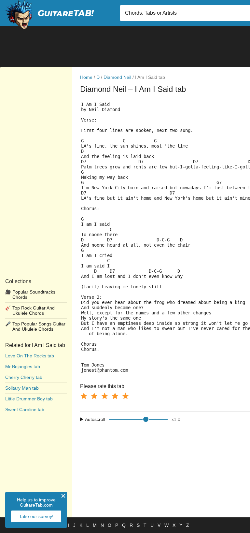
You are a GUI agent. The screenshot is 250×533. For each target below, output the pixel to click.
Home (86, 77)
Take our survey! (36, 516)
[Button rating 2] (94, 396)
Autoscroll (95, 419)
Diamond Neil (117, 77)
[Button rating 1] (83, 396)
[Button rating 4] (115, 396)
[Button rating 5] (125, 396)
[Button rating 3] (104, 396)
